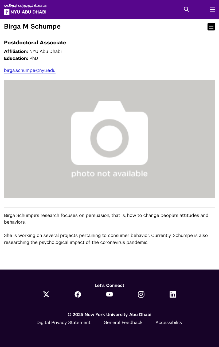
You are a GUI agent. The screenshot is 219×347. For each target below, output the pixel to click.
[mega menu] (211, 9)
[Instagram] (141, 295)
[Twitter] (46, 295)
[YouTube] (110, 295)
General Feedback (123, 322)
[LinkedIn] (173, 295)
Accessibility (169, 322)
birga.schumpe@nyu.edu (30, 70)
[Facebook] (78, 295)
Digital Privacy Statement (64, 322)
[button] (186, 10)
